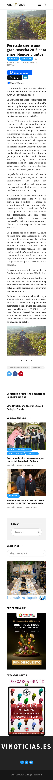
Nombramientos (16, 453)
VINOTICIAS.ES (27, 747)
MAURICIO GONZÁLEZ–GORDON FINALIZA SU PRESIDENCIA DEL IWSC (25, 502)
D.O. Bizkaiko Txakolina (19, 450)
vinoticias (26, 59)
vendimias (13, 59)
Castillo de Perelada (18, 367)
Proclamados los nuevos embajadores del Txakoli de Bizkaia (25, 460)
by (14, 465)
